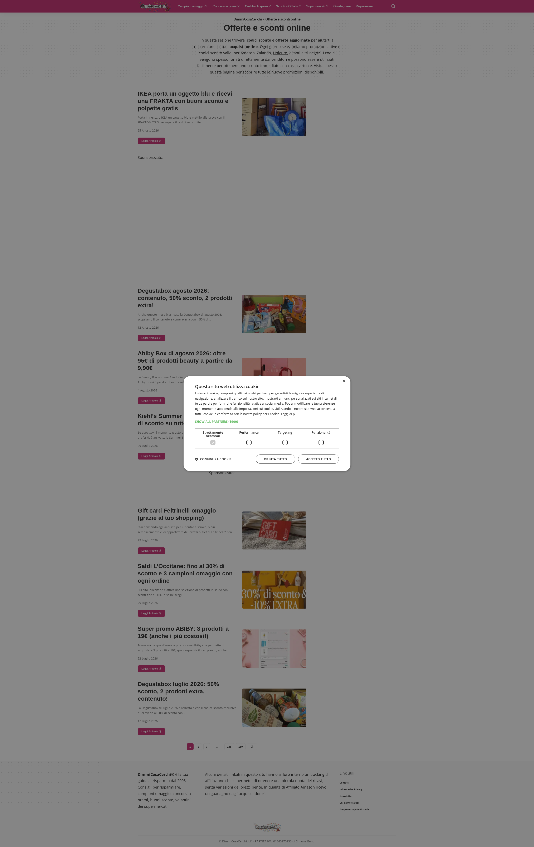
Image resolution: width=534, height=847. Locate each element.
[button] (267, 421)
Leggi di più (289, 414)
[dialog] (267, 423)
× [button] (343, 380)
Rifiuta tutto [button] (275, 459)
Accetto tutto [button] (318, 459)
